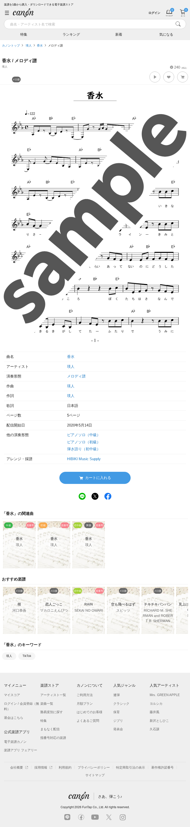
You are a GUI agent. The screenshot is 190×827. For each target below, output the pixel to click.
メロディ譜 (55, 45)
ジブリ (118, 721)
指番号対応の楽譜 (53, 738)
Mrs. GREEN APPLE (165, 695)
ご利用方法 (85, 695)
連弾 (116, 695)
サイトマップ (95, 775)
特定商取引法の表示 (130, 767)
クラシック (121, 703)
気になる (166, 34)
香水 (40, 45)
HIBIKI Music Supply (84, 459)
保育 (116, 712)
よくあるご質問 (88, 721)
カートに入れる (98, 478)
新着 (118, 34)
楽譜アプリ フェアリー (20, 750)
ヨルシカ (156, 703)
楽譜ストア (49, 685)
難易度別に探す (51, 712)
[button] (154, 77)
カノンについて (90, 685)
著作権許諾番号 (162, 767)
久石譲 (154, 729)
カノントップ (11, 45)
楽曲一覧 (46, 703)
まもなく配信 (50, 729)
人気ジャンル (124, 685)
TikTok (27, 656)
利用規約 (65, 767)
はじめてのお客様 (89, 712)
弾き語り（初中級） (83, 449)
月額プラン (85, 703)
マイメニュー (15, 685)
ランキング (71, 34)
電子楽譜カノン (15, 742)
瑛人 (28, 45)
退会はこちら (13, 718)
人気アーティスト (164, 685)
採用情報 (40, 767)
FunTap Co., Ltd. (93, 807)
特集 (23, 34)
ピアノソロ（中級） (83, 435)
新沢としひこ (159, 721)
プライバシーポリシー (94, 767)
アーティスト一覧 (53, 695)
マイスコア (12, 695)
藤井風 (154, 712)
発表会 (118, 729)
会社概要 (16, 767)
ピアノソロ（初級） (83, 442)
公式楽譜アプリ (17, 732)
